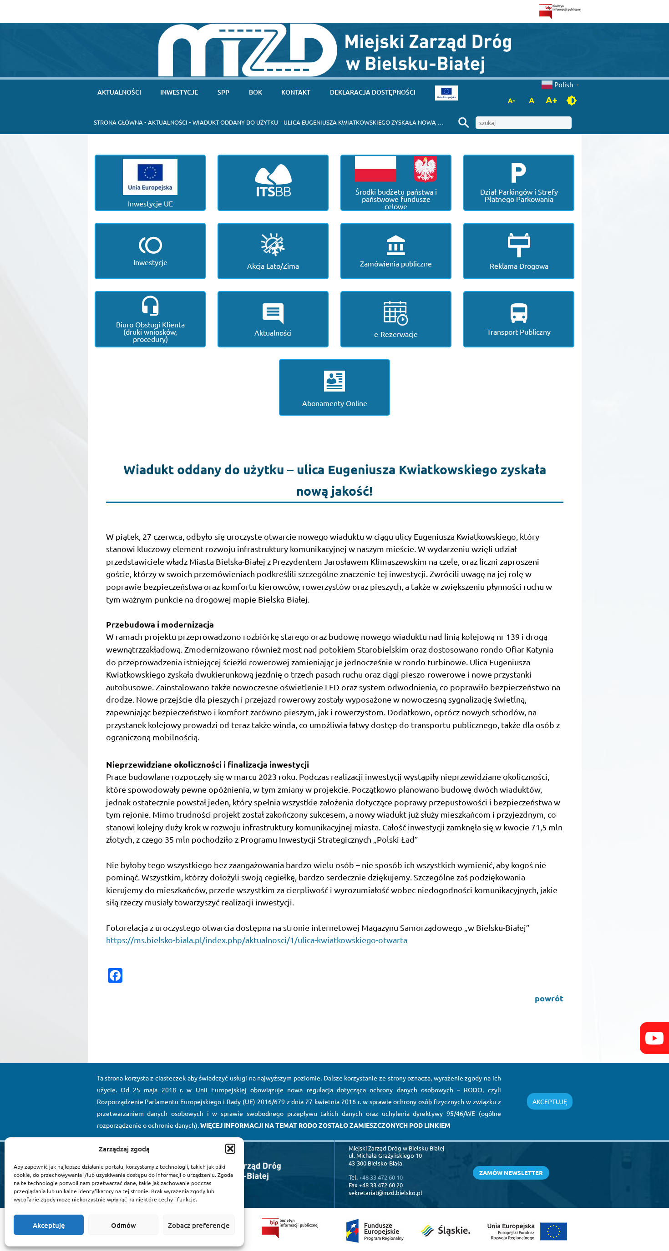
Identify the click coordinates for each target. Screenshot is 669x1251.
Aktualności (119, 92)
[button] (230, 1148)
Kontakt (295, 92)
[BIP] (560, 11)
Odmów (123, 1225)
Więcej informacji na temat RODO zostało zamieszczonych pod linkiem (325, 1125)
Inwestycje (179, 92)
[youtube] (654, 1038)
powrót (549, 998)
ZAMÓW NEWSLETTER (511, 1172)
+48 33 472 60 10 (381, 1177)
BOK (255, 92)
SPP (223, 92)
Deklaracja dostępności (373, 92)
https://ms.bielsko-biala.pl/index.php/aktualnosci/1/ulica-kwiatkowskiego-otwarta (256, 940)
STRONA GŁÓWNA (118, 122)
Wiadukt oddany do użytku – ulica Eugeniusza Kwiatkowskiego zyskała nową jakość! (327, 122)
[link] (335, 50)
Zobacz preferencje (199, 1225)
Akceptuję (49, 1225)
